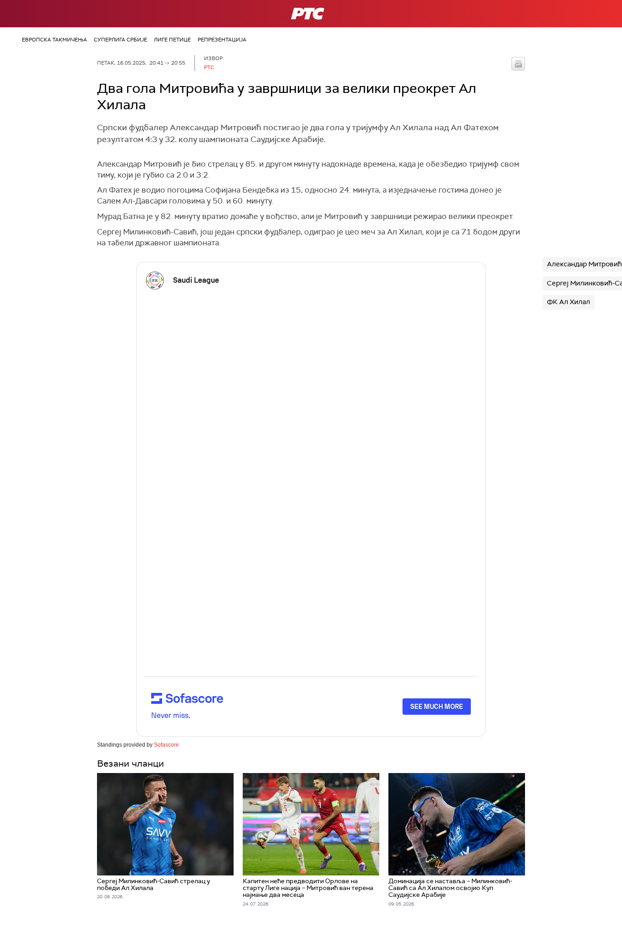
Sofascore (166, 745)
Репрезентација (222, 39)
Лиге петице (172, 39)
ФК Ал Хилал (568, 301)
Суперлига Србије (120, 39)
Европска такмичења (54, 39)
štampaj (518, 64)
